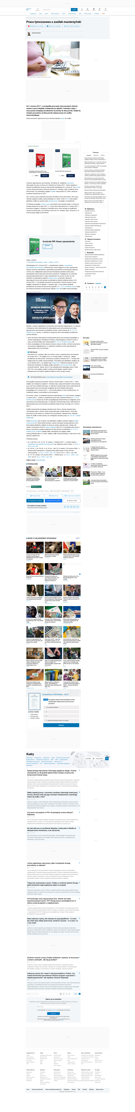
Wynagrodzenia (89, 245)
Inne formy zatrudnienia (43, 17)
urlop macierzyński (66, 365)
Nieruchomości (88, 13)
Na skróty (97, 1009)
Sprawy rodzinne (57, 995)
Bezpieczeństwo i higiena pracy (93, 249)
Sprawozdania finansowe (86, 1002)
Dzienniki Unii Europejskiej (59, 1017)
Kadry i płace (29, 1018)
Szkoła (41, 1013)
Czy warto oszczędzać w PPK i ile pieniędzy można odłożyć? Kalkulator (95, 166)
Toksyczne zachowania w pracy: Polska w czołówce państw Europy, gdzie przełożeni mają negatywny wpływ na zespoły (95, 175)
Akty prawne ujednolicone (59, 1018)
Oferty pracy (29, 724)
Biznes (46, 13)
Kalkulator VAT (71, 1015)
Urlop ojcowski (40, 460)
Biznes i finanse (71, 995)
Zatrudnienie (46, 716)
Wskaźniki (90, 253)
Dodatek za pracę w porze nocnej (93, 263)
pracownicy (70, 183)
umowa (78, 187)
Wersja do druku (36, 495)
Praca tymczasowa (54, 17)
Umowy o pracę (89, 243)
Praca (55, 1002)
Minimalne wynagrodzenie (87, 1013)
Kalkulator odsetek (72, 1017)
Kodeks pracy (37, 716)
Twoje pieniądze (72, 13)
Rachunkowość (29, 997)
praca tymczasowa (31, 491)
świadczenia (55, 363)
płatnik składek (65, 491)
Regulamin (66, 1029)
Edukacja (96, 13)
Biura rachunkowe (85, 993)
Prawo (63, 13)
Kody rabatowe (98, 1015)
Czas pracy (87, 241)
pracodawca (34, 421)
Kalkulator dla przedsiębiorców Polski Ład (95, 223)
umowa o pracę (45, 204)
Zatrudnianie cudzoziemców (92, 427)
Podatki (28, 995)
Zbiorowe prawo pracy (46, 720)
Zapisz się (53, 972)
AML (82, 1003)
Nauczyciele (42, 1015)
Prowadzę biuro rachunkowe (87, 997)
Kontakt (85, 1029)
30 (105, 287)
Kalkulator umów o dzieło (91, 221)
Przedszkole (42, 1012)
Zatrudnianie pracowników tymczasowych (60, 377)
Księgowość (33, 13)
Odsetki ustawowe (85, 1018)
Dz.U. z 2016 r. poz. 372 (48, 452)
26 (92, 287)
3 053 (75, 953)
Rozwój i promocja (30, 1017)
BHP (52, 718)
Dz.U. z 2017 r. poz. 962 (44, 457)
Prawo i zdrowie (57, 1005)
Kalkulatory (90, 209)
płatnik (40, 431)
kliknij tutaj (61, 979)
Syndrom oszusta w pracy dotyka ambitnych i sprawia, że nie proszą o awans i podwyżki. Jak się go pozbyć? (95, 183)
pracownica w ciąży (43, 491)
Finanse (97, 998)
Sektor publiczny (55, 13)
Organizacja (29, 1012)
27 (95, 287)
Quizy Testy (88, 275)
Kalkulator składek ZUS (91, 232)
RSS (79, 1029)
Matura (41, 1020)
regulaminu (53, 969)
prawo (63, 118)
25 (89, 287)
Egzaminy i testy (43, 1017)
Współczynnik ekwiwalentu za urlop (94, 258)
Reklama (91, 1029)
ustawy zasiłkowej (50, 427)
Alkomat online (88, 236)
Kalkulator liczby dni (90, 210)
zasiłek (53, 191)
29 (102, 287)
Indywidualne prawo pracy (33, 720)
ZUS (67, 199)
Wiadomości (29, 716)
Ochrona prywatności (37, 1029)
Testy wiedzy (43, 1024)
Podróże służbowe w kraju (87, 1012)
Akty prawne (57, 1009)
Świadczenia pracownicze (62, 716)
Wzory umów (98, 1017)
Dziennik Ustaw (57, 1012)
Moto (80, 13)
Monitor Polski (57, 1013)
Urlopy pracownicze (90, 247)
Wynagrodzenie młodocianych (92, 265)
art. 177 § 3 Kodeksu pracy (66, 286)
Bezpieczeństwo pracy (49, 722)
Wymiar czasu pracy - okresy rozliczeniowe (95, 267)
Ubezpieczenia (58, 720)
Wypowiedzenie (30, 718)
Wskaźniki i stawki (85, 1009)
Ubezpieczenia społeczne (42, 718)
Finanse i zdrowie (71, 1003)
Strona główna (29, 17)
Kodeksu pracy (52, 278)
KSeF (103, 13)
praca (64, 395)
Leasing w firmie (71, 1002)
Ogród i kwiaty (98, 1002)
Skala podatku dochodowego (87, 1020)
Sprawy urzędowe (58, 1000)
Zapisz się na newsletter (74, 495)
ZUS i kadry (29, 1000)
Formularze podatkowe (100, 1018)
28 (98, 287)
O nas (27, 1029)
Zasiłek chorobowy (89, 269)
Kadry (40, 13)
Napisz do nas (54, 495)
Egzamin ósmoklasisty (45, 1022)
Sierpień (98, 283)
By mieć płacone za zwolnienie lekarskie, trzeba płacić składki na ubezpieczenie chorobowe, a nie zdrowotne (94, 170)
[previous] (61, 953)
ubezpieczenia (52, 201)
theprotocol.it (98, 1020)
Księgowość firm (30, 993)
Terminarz (90, 283)
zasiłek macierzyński (55, 491)
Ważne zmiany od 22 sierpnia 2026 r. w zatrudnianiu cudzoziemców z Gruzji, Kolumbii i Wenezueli (94, 201)
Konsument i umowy (58, 998)
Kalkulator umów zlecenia (91, 219)
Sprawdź (47, 246)
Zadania (28, 1015)
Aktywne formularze (93, 239)
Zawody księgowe (30, 1002)
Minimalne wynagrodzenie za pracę (94, 261)
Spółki (69, 997)
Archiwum (97, 1013)
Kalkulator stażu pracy (72, 1018)
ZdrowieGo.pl (98, 1012)
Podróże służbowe (85, 1017)
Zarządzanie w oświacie (45, 1018)
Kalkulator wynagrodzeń (91, 215)
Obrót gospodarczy (30, 998)
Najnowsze (96, 155)
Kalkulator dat (88, 213)
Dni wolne (86, 338)
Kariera (74, 1029)
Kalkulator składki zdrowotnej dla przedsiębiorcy (93, 226)
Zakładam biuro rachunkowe (87, 995)
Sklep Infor (56, 1003)
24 (86, 287)
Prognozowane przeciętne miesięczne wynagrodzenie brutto (94, 272)
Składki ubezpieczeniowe (86, 1015)
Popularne (88, 155)
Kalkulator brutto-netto (90, 217)
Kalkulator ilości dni (72, 1013)
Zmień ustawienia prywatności (53, 1029)
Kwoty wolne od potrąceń (91, 256)
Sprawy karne (57, 997)
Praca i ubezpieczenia (72, 998)
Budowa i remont (98, 1000)
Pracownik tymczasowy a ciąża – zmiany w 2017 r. (43, 262)
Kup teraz (44, 175)
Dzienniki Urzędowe (58, 1015)
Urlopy (53, 716)
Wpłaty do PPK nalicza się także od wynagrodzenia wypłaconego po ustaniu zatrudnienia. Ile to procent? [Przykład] (94, 193)
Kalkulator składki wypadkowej (92, 230)
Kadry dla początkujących (63, 722)
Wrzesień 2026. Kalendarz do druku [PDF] (94, 190)
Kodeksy (56, 1020)
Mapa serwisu (99, 1029)
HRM (56, 718)
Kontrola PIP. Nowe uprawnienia (59, 241)
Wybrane (103, 155)
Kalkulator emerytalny (90, 234)
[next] (79, 953)
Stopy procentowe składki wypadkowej (94, 254)
